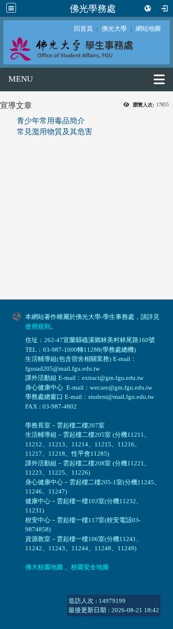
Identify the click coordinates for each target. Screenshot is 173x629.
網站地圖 (148, 28)
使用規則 (37, 326)
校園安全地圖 (90, 567)
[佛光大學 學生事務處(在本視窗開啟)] (86, 48)
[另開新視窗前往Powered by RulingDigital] (19, 315)
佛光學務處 (93, 8)
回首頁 (83, 28)
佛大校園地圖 (44, 567)
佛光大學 (114, 28)
